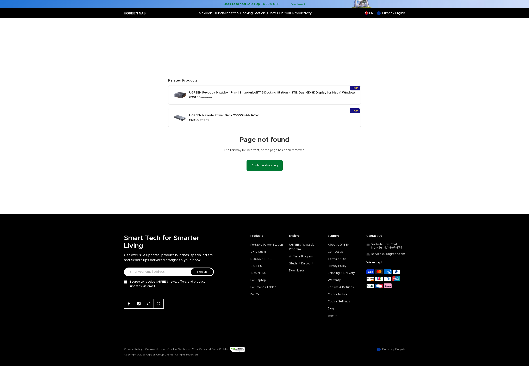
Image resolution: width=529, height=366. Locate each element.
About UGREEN (338, 244)
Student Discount (301, 263)
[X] (159, 304)
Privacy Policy (337, 266)
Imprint (332, 315)
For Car (255, 294)
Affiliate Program (301, 256)
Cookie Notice (338, 294)
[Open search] (385, 24)
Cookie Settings (339, 301)
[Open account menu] (393, 24)
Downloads (297, 270)
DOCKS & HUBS (261, 259)
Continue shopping (264, 165)
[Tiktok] (149, 304)
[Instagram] (139, 304)
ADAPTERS (258, 273)
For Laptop (258, 280)
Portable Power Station (266, 244)
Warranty (334, 280)
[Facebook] (129, 304)
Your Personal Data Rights (210, 349)
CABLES (256, 266)
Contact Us (335, 251)
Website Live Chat (384, 244)
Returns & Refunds (341, 287)
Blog (331, 308)
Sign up (202, 271)
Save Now (297, 4)
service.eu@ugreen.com (388, 254)
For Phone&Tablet (263, 287)
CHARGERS (258, 251)
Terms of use (337, 259)
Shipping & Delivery (341, 273)
